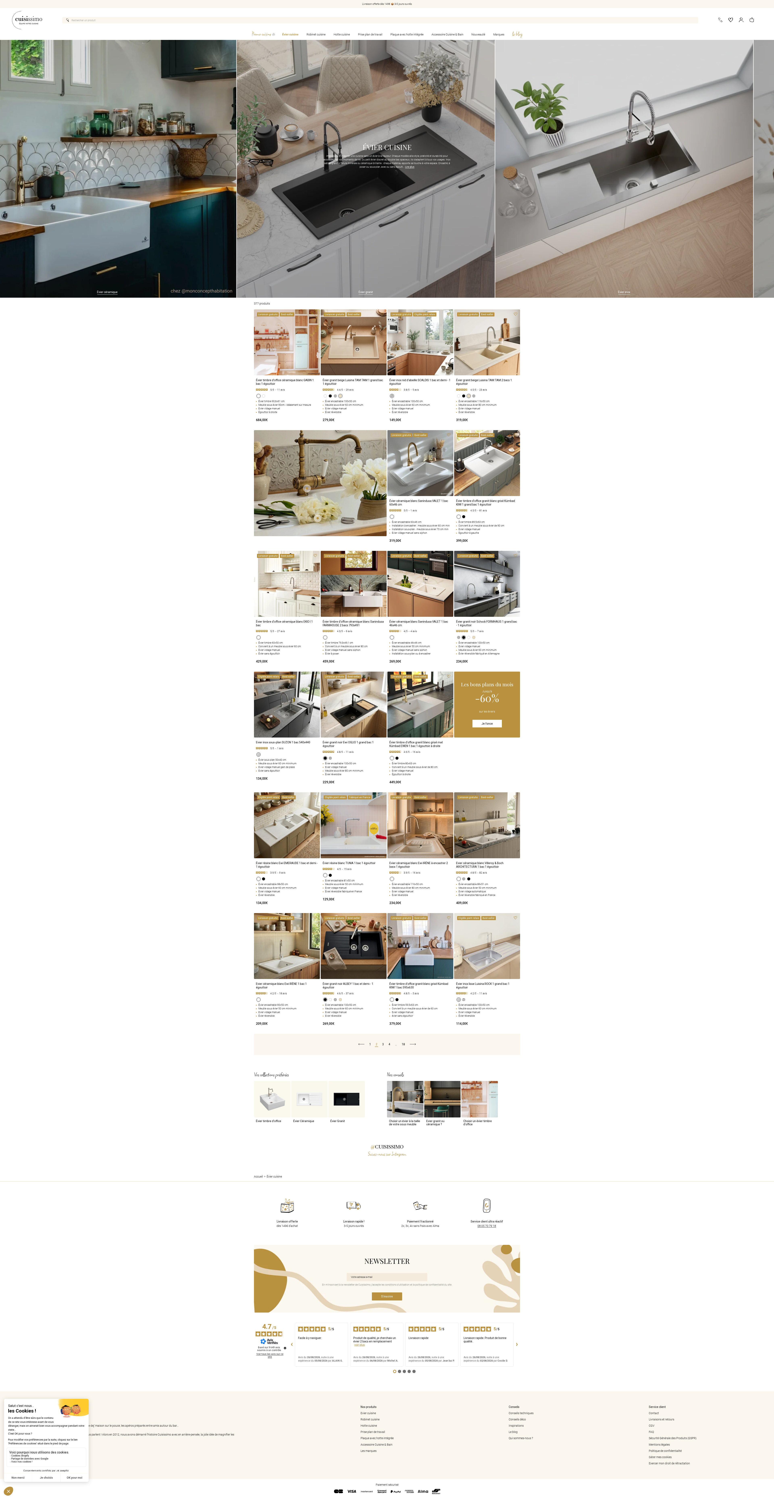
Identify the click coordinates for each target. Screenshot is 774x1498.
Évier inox (380, 292)
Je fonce (487, 723)
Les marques (369, 1450)
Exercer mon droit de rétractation (669, 1463)
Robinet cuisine (316, 34)
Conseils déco (517, 1419)
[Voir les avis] (287, 390)
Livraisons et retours (661, 1419)
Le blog (513, 1432)
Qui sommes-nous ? (521, 1438)
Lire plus (409, 166)
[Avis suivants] (517, 1344)
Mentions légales (659, 1444)
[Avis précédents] (291, 1344)
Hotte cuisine (342, 34)
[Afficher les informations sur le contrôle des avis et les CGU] (285, 1348)
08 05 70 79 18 (487, 1226)
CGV (651, 1425)
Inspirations (516, 1425)
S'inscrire (387, 1296)
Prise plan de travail (370, 34)
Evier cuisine (368, 1413)
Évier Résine (638, 292)
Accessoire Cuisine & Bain (447, 34)
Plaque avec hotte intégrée (406, 34)
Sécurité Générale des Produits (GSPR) (673, 1438)
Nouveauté (478, 34)
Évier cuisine (290, 34)
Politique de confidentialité (665, 1450)
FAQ (651, 1432)
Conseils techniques (521, 1413)
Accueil (258, 1176)
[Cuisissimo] (27, 20)
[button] (752, 20)
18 (403, 1044)
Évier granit (122, 292)
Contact (654, 1413)
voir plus (359, 1344)
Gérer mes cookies (660, 1457)
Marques (498, 34)
